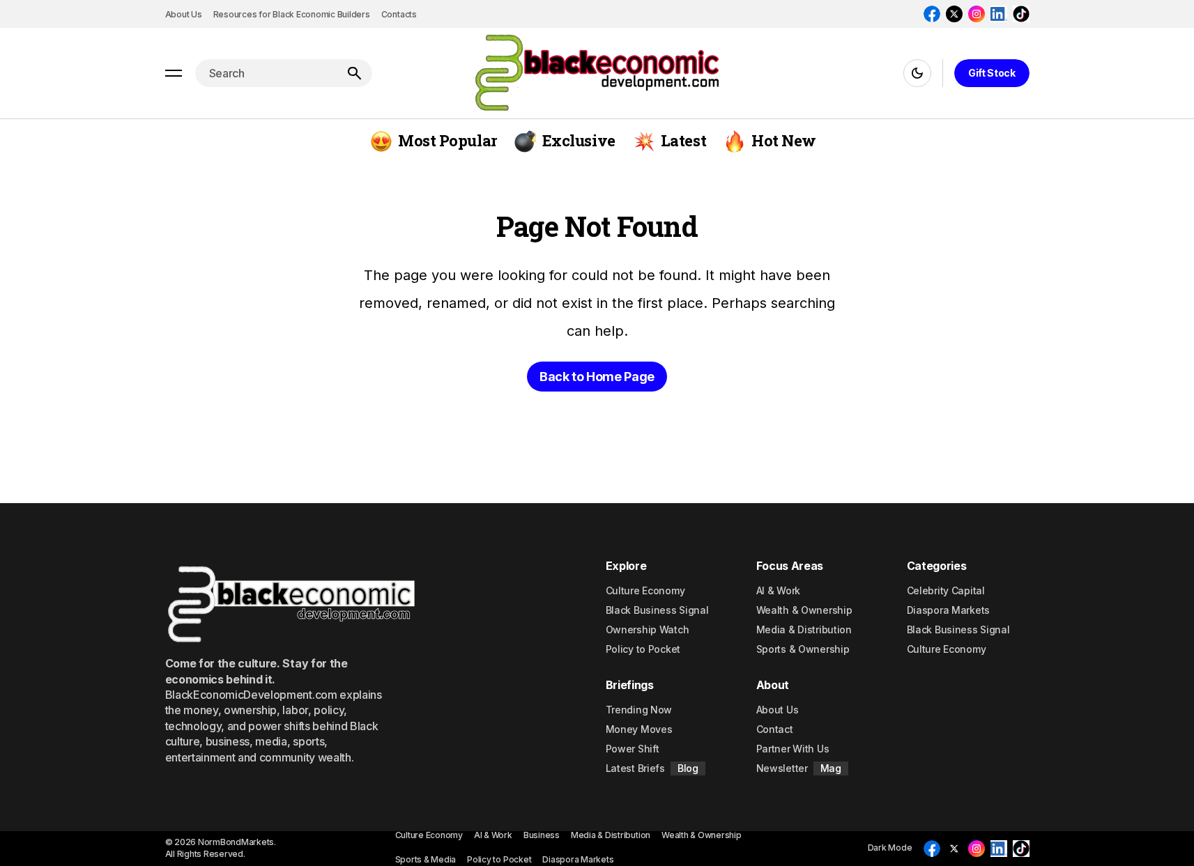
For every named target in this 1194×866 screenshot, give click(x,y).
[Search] (354, 73)
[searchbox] (265, 73)
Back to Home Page (597, 376)
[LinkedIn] (999, 14)
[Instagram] (976, 14)
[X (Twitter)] (954, 14)
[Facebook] (932, 14)
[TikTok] (1021, 14)
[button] (173, 73)
